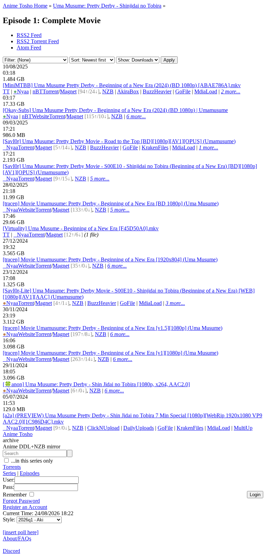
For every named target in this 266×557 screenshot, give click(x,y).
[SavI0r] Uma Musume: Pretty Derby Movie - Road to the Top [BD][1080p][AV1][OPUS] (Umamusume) (119, 141)
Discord (11, 551)
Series (9, 473)
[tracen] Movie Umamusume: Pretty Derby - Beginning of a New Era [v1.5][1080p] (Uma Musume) (112, 328)
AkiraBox (128, 91)
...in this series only (31, 461)
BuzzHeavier (157, 91)
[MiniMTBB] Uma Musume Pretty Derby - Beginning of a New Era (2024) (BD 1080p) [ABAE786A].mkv (122, 85)
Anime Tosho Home (25, 6)
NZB (108, 91)
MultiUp (243, 428)
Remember (15, 495)
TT (6, 91)
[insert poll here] (20, 532)
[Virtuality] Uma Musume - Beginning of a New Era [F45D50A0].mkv (81, 228)
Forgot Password (21, 501)
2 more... (230, 91)
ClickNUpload (103, 428)
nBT (38, 91)
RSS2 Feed (29, 35)
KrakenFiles (155, 147)
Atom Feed (29, 47)
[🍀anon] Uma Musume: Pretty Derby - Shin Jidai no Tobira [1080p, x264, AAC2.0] (96, 384)
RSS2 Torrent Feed (38, 41)
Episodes (29, 473)
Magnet (68, 91)
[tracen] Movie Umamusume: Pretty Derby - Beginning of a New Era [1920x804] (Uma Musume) (110, 259)
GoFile (182, 91)
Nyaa (21, 91)
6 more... (136, 116)
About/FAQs (17, 538)
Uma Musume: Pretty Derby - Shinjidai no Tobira (107, 6)
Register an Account (25, 507)
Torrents (12, 467)
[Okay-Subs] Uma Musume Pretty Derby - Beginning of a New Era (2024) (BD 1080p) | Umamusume (115, 110)
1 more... (208, 147)
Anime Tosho (18, 434)
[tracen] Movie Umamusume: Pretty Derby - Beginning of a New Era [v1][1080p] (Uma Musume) (110, 353)
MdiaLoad (205, 91)
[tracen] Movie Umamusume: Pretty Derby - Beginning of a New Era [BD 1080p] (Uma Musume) (111, 203)
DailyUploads (138, 428)
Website (40, 116)
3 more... (175, 303)
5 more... (99, 179)
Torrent (51, 91)
